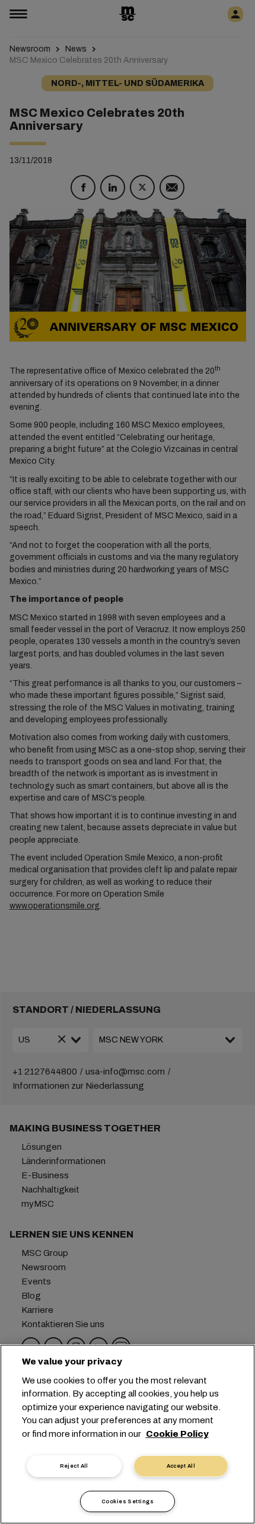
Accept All (181, 1466)
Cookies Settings (127, 1501)
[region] (127, 1434)
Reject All (74, 1466)
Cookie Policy (177, 1434)
